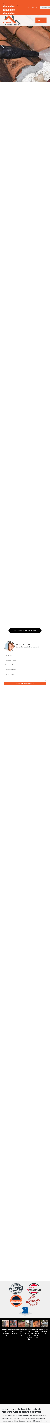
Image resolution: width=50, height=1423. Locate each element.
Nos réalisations (25, 630)
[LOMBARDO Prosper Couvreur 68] (12, 20)
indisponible (8, 6)
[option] (25, 41)
